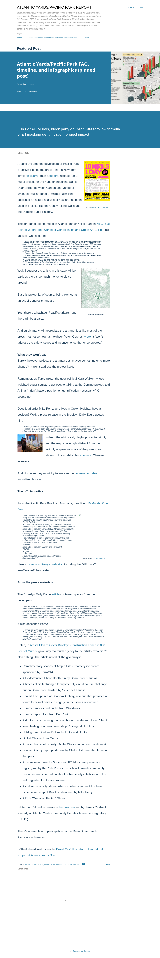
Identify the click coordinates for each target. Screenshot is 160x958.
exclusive (32, 175)
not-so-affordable (86, 473)
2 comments (31, 91)
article (56, 594)
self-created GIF (99, 559)
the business (66, 807)
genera (53, 175)
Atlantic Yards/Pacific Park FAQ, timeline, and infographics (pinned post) (56, 70)
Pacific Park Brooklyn (99, 207)
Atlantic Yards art (34, 864)
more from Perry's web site (44, 564)
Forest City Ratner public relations (61, 864)
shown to (86, 455)
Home (19, 38)
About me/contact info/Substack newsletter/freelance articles (53, 38)
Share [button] (19, 91)
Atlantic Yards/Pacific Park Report (54, 7)
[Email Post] (83, 864)
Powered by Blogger (81, 951)
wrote (87, 336)
